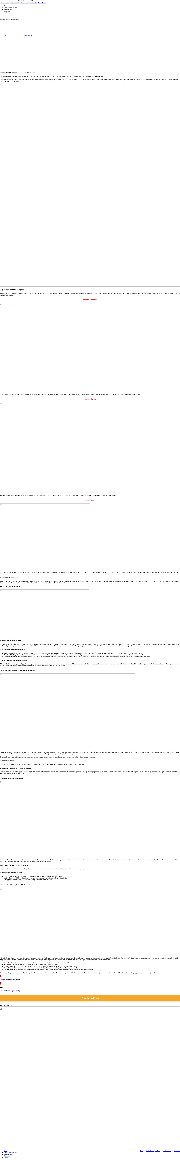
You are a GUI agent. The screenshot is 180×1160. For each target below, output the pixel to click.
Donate (6, 13)
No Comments (27, 35)
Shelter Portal (8, 9)
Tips (19, 991)
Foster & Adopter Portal (11, 7)
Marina (4, 35)
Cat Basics (3, 26)
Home (5, 6)
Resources (7, 11)
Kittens (8, 991)
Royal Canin (14, 991)
